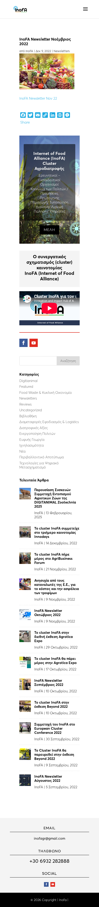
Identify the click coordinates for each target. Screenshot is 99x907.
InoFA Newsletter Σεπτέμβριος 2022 (48, 682)
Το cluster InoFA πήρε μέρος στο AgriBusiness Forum (53, 558)
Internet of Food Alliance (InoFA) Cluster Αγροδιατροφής (49, 161)
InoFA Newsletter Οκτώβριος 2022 (48, 612)
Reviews (25, 404)
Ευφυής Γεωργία (31, 439)
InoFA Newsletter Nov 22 (38, 98)
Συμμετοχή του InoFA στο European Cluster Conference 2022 (54, 728)
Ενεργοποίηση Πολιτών (37, 433)
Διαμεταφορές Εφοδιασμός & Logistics (49, 422)
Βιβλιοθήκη (28, 416)
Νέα (22, 451)
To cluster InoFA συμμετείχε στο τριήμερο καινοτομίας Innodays (56, 532)
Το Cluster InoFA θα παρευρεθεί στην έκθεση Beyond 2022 (54, 754)
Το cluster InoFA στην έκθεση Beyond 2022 (51, 704)
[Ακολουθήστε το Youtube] (33, 343)
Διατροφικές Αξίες (33, 428)
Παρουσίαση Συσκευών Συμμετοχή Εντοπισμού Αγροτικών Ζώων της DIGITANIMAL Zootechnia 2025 (55, 498)
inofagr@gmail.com (49, 838)
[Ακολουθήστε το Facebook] (23, 343)
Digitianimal (28, 381)
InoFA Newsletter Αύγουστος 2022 (48, 778)
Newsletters (62, 51)
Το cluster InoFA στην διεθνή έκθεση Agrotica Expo (53, 636)
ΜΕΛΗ (49, 229)
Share (25, 122)
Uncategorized (30, 410)
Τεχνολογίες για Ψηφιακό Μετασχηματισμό (39, 465)
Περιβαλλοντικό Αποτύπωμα (41, 457)
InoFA (29, 51)
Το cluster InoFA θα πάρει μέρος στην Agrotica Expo (55, 660)
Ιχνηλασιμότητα (31, 445)
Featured (26, 386)
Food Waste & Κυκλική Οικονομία (45, 392)
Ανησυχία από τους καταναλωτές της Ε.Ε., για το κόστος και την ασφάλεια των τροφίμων (56, 586)
